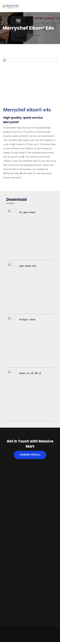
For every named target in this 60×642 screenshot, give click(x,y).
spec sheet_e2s (27, 265)
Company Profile (30, 454)
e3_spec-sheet (27, 212)
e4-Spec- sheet (27, 319)
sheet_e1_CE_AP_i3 (30, 373)
